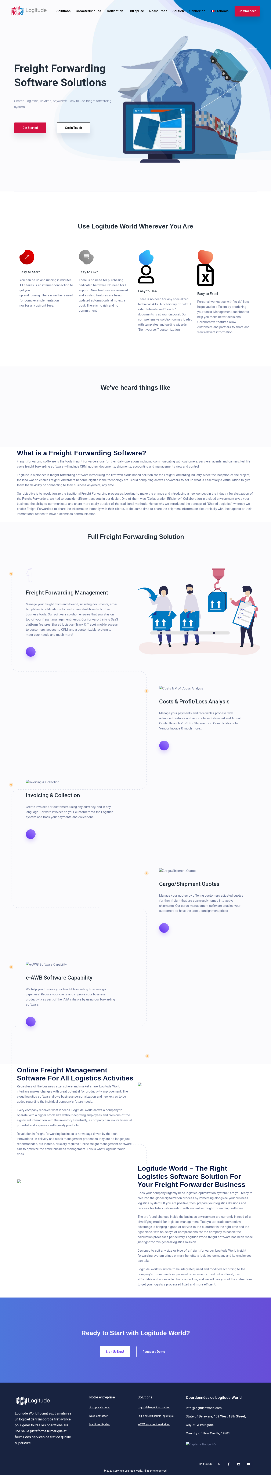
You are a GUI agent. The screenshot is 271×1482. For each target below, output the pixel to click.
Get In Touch (73, 127)
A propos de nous (99, 1407)
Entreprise (136, 11)
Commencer (247, 11)
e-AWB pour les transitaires (154, 1424)
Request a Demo (153, 1351)
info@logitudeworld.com (204, 1408)
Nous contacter (98, 1416)
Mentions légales (99, 1424)
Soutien (178, 11)
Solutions (64, 11)
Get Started (30, 127)
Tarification (114, 11)
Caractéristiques (88, 11)
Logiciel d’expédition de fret (154, 1407)
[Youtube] (248, 1464)
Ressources (158, 11)
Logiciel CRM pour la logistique (156, 1416)
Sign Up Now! (115, 1351)
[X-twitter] (218, 1464)
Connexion (197, 11)
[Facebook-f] (228, 1464)
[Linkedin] (238, 1464)
